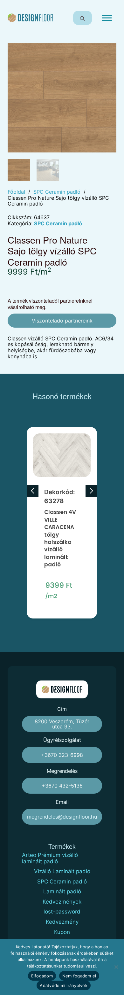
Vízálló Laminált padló (62, 871)
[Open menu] (106, 18)
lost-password (62, 912)
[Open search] (82, 18)
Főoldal (16, 192)
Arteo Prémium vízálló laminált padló (50, 858)
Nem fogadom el (79, 975)
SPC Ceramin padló (56, 192)
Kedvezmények (62, 902)
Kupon (62, 932)
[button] (108, 52)
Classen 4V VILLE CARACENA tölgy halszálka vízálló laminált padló (60, 539)
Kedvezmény (62, 922)
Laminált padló (62, 892)
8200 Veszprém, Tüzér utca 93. (62, 724)
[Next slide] (91, 491)
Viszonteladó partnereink (62, 320)
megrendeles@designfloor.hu (62, 816)
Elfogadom (42, 975)
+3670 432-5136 (62, 785)
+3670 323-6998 (62, 755)
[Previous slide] (32, 491)
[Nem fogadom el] (116, 967)
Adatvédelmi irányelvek (63, 985)
